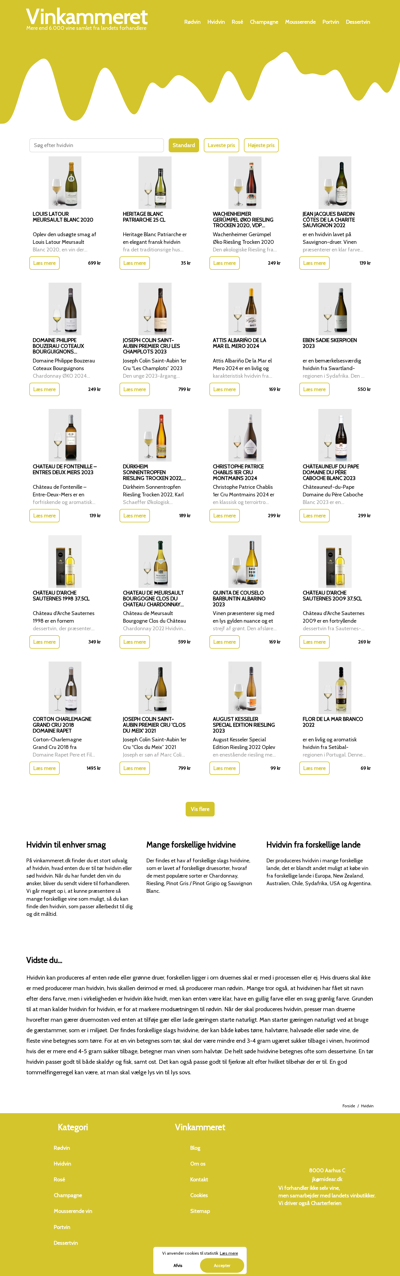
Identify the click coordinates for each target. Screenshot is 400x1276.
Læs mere (44, 263)
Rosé (237, 22)
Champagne (264, 22)
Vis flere (200, 809)
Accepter (222, 1265)
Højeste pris (261, 145)
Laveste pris (221, 145)
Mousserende (300, 22)
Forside (349, 1106)
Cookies (199, 1195)
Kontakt (199, 1179)
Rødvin (192, 22)
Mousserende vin (73, 1211)
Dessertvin (358, 22)
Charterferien (326, 1203)
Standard (184, 145)
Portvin (331, 22)
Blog (195, 1148)
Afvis (178, 1265)
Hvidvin (216, 22)
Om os (198, 1164)
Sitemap (200, 1211)
